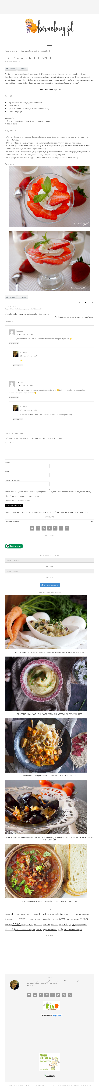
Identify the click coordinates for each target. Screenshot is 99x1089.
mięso (84, 919)
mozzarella (8, 925)
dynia (7, 919)
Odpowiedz (14, 343)
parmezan (37, 924)
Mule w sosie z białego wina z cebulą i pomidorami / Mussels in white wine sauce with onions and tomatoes (50, 838)
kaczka (38, 919)
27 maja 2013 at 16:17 (25, 385)
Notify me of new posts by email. (19, 501)
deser (22, 309)
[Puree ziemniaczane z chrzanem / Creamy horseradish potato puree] (46, 710)
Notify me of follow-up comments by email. (23, 496)
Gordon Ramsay (13, 919)
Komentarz (9, 443)
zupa (66, 929)
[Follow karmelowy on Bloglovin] (51, 1016)
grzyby (21, 918)
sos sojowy (78, 925)
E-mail (8, 471)
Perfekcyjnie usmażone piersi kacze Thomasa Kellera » (74, 317)
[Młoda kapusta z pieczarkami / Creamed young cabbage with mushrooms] (46, 648)
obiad (16, 924)
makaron (71, 919)
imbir (27, 919)
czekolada (35, 914)
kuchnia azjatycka (52, 919)
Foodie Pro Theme (28, 1085)
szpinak (84, 925)
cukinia (23, 914)
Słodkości (15, 307)
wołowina (39, 930)
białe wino (8, 914)
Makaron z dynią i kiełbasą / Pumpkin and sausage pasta (49, 775)
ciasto (18, 914)
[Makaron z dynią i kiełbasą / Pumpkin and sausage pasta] (46, 772)
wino (33, 929)
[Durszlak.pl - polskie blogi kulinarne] (50, 1076)
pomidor (54, 924)
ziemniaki (53, 929)
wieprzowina (26, 929)
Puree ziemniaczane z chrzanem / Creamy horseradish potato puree (49, 714)
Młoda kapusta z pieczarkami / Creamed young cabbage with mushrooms (49, 652)
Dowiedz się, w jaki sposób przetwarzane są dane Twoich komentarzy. (63, 512)
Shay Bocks (42, 1085)
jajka (34, 919)
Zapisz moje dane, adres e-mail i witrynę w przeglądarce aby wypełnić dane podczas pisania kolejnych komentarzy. (48, 492)
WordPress (87, 1085)
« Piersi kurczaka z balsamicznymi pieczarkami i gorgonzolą (27, 314)
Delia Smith (17, 309)
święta (79, 929)
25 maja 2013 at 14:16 (25, 334)
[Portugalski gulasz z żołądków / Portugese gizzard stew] (46, 897)
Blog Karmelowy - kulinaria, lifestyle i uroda (49, 26)
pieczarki (46, 924)
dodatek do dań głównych (82, 914)
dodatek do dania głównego (58, 913)
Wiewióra (20, 331)
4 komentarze (15, 61)
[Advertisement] (49, 6)
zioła (60, 929)
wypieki (46, 929)
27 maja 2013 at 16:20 (28, 410)
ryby (70, 925)
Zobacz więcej (31, 985)
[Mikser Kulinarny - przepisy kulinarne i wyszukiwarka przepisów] (49, 1070)
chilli (13, 914)
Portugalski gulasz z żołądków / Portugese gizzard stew (49, 901)
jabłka (31, 919)
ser (73, 924)
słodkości (32, 309)
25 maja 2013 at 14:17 (28, 356)
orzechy (23, 925)
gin (18, 382)
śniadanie (72, 929)
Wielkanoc (18, 930)
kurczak (62, 918)
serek (26, 309)
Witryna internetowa (12, 480)
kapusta (43, 919)
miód (77, 919)
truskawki (38, 309)
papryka (29, 924)
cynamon (29, 914)
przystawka (63, 924)
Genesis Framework (65, 1085)
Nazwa (8, 463)
